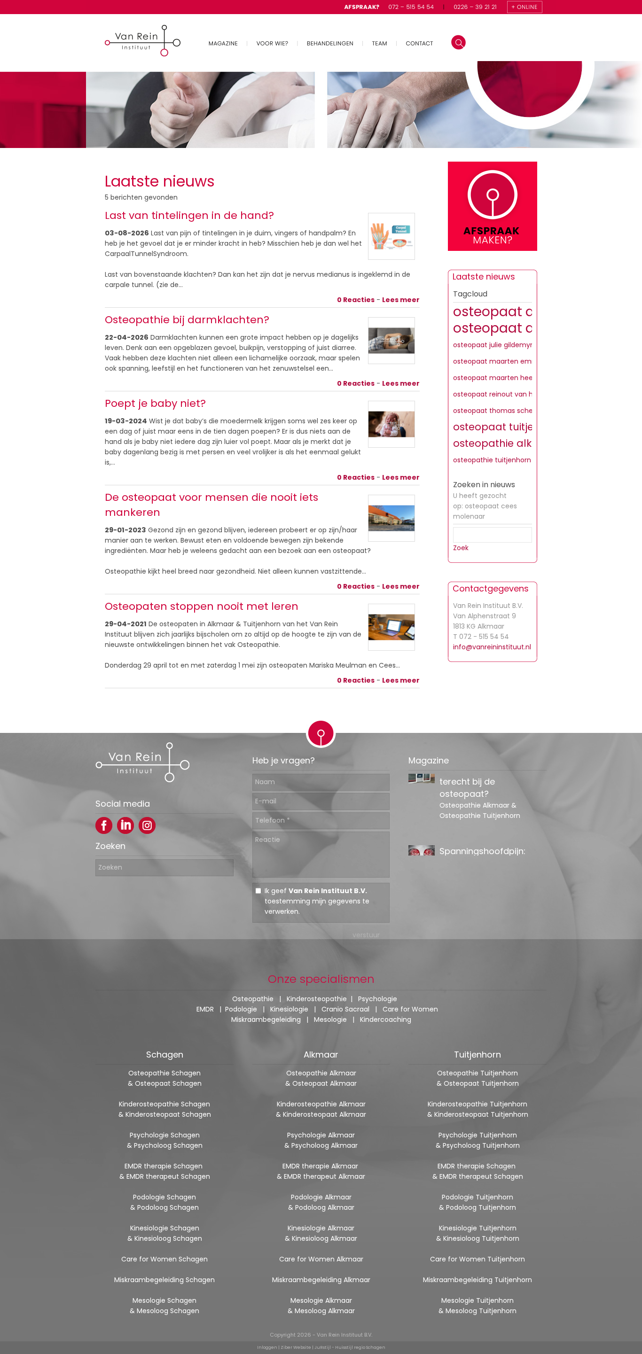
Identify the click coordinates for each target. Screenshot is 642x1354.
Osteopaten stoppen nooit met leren (201, 606)
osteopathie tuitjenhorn (492, 460)
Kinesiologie (289, 1009)
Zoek (461, 547)
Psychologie (377, 999)
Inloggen (267, 1347)
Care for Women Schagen (164, 1259)
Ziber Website (296, 1347)
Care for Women (410, 1009)
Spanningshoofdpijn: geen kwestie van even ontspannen (487, 797)
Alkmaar (321, 1054)
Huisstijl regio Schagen (360, 1347)
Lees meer (401, 299)
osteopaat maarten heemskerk (504, 377)
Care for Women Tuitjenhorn (477, 1259)
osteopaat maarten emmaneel (505, 361)
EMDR (205, 1009)
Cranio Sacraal (345, 1009)
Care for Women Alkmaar (321, 1259)
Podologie (241, 1009)
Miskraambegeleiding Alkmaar (321, 1279)
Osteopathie (253, 999)
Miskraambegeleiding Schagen (164, 1279)
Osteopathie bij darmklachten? (187, 319)
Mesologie (330, 1019)
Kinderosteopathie (317, 999)
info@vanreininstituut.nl (492, 647)
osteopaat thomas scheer (496, 410)
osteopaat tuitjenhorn (508, 427)
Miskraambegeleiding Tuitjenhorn (477, 1279)
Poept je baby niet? (155, 403)
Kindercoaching (385, 1019)
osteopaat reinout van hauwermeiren (515, 394)
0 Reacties (356, 299)
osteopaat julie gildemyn (493, 345)
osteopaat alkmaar (516, 312)
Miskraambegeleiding (266, 1019)
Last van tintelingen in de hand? (189, 215)
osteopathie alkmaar (506, 443)
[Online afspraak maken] (492, 208)
